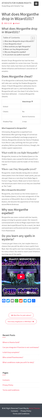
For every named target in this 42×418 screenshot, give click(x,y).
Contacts (6, 380)
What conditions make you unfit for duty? (18, 362)
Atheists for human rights (16, 2)
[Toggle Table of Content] (31, 38)
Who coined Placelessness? (13, 357)
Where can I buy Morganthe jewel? (16, 49)
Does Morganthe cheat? (13, 44)
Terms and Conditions (11, 390)
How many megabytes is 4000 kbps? (20, 322)
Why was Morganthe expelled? (15, 52)
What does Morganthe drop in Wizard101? (19, 41)
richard (17, 23)
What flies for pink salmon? (22, 315)
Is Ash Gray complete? (11, 352)
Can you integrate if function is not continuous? (21, 347)
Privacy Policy (8, 385)
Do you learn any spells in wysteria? (17, 55)
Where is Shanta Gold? (11, 342)
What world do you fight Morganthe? (17, 46)
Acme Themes (34, 408)
